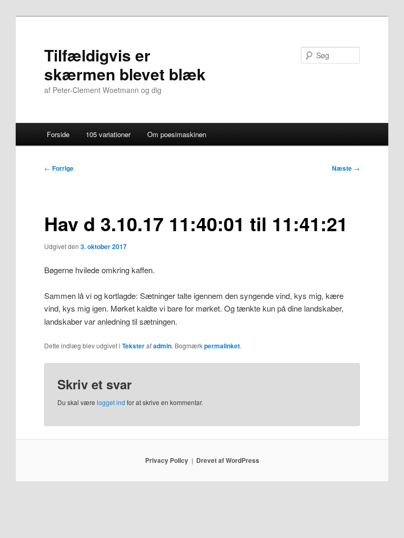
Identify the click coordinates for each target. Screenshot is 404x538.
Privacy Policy (166, 460)
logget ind (111, 402)
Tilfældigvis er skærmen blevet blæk (125, 64)
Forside (58, 134)
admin (162, 345)
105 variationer (108, 134)
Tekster (133, 345)
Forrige (59, 168)
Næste (346, 168)
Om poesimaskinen (176, 134)
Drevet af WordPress (227, 460)
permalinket (222, 345)
